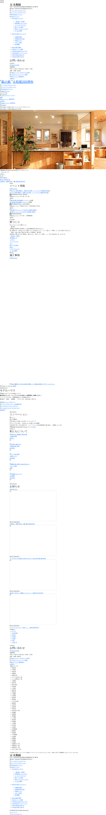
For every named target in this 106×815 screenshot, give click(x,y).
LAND (13, 639)
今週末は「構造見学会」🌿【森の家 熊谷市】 (22, 524)
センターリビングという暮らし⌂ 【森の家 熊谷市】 (24, 627)
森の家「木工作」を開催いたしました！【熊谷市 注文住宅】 (27, 593)
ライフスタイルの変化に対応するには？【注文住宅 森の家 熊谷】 (28, 558)
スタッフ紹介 (18, 42)
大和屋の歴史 (18, 37)
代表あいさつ (18, 40)
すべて (14, 631)
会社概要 (17, 44)
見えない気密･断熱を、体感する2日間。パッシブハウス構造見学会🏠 (29, 192)
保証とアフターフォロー (21, 29)
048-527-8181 (15, 65)
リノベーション (19, 53)
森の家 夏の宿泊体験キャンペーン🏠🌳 (21, 202)
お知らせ (18, 55)
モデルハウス (19, 51)
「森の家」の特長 (20, 21)
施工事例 (16, 47)
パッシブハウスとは (20, 25)
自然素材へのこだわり (21, 23)
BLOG (14, 635)
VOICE (14, 637)
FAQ (13, 640)
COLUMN (15, 633)
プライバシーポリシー (16, 814)
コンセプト (17, 18)
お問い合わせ (18, 57)
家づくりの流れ (19, 27)
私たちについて (19, 34)
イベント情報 (17, 49)
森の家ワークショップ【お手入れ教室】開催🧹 (23, 212)
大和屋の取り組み (20, 39)
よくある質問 (18, 31)
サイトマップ (13, 812)
